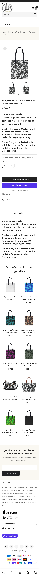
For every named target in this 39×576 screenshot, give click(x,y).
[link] (3, 573)
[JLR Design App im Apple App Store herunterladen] (19, 512)
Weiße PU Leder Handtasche (10, 298)
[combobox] (19, 14)
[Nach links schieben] (4, 88)
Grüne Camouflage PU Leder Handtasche (29, 364)
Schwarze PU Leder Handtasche (29, 431)
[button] (35, 8)
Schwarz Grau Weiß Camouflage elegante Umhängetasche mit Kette (10, 398)
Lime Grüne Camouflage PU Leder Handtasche (10, 431)
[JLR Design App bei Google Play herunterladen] (19, 517)
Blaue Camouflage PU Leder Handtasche (29, 298)
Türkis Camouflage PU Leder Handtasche (10, 331)
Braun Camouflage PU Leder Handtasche (29, 331)
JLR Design (23, 551)
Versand (10, 110)
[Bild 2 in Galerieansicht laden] (26, 88)
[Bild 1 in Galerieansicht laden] (12, 88)
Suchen (34, 14)
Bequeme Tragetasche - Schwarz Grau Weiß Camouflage (29, 398)
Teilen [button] (7, 200)
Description (19, 212)
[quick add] (16, 276)
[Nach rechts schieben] (35, 88)
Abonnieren (11, 473)
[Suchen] (28, 572)
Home (4, 32)
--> (19, 286)
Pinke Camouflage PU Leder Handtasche (10, 364)
